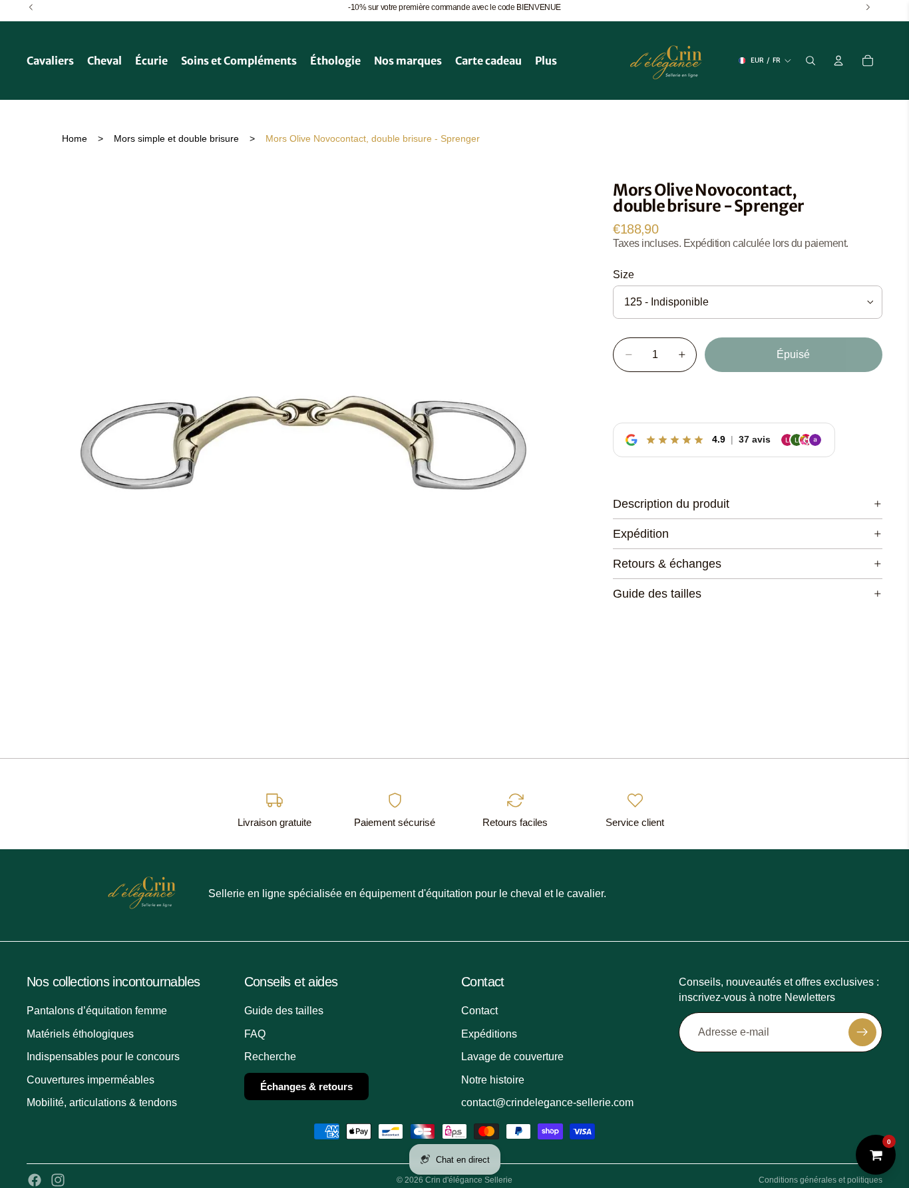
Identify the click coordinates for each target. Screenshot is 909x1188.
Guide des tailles (657, 593)
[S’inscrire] (862, 1032)
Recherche (270, 1056)
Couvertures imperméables (90, 1079)
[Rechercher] (810, 60)
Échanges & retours (306, 1085)
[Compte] (838, 60)
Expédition (641, 533)
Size (623, 274)
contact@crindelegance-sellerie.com (547, 1102)
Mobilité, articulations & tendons (102, 1102)
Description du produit (671, 503)
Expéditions (489, 1034)
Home (74, 138)
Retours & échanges (667, 563)
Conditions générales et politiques (820, 1180)
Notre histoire (492, 1079)
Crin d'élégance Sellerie (468, 1180)
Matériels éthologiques (80, 1034)
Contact (479, 1010)
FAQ (255, 1034)
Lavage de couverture (512, 1056)
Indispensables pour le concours (103, 1056)
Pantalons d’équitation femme (97, 1010)
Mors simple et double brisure (176, 138)
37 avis (755, 439)
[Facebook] (35, 1180)
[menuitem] (546, 60)
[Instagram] (58, 1180)
